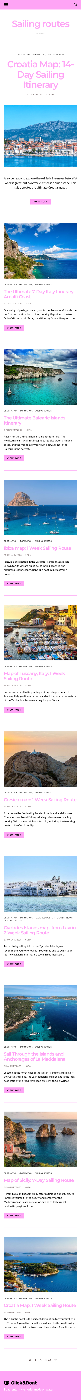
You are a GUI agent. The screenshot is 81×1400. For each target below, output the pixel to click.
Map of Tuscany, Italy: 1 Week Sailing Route (34, 676)
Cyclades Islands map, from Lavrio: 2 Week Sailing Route (40, 930)
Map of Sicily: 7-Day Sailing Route (39, 1180)
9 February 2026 (36, 94)
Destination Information (31, 54)
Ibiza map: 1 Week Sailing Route (37, 548)
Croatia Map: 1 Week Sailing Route (40, 1305)
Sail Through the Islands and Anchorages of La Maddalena (35, 1056)
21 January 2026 (12, 1066)
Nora (51, 94)
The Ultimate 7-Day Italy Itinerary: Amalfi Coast (39, 294)
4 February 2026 (13, 430)
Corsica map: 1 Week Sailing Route (40, 799)
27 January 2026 (12, 555)
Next (49, 1359)
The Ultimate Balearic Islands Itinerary (34, 420)
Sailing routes (56, 54)
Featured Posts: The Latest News (54, 918)
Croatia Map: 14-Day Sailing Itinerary (40, 74)
